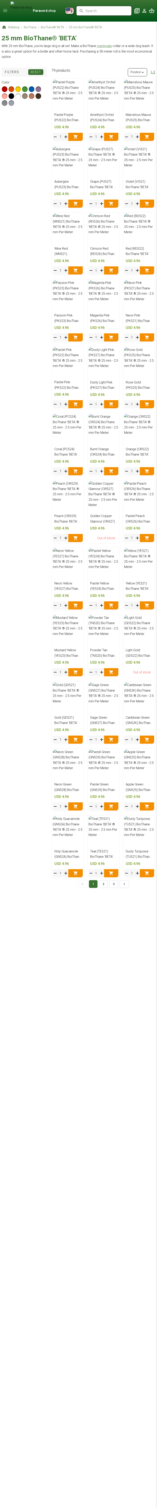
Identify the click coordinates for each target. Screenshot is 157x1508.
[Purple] (38, 89)
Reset (36, 72)
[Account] (144, 10)
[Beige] (25, 96)
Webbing (13, 27)
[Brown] (38, 96)
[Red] (5, 89)
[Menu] (5, 10)
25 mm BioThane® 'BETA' (85, 27)
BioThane (30, 27)
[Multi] (11, 103)
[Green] (25, 89)
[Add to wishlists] (78, 83)
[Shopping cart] (151, 10)
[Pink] (5, 96)
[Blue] (32, 89)
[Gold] (32, 96)
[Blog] (137, 10)
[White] (18, 96)
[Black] (11, 96)
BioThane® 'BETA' (52, 27)
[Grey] (5, 103)
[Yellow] (18, 89)
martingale (104, 46)
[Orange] (11, 89)
